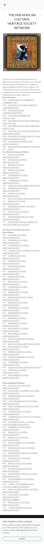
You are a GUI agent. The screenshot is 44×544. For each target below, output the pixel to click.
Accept (22, 539)
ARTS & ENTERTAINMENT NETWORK (24, 147)
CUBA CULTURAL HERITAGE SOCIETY (24, 186)
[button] (5, 5)
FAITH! (11, 149)
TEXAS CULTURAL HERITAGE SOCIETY (24, 367)
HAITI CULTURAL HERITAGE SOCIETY (24, 199)
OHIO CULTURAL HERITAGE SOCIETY (24, 344)
